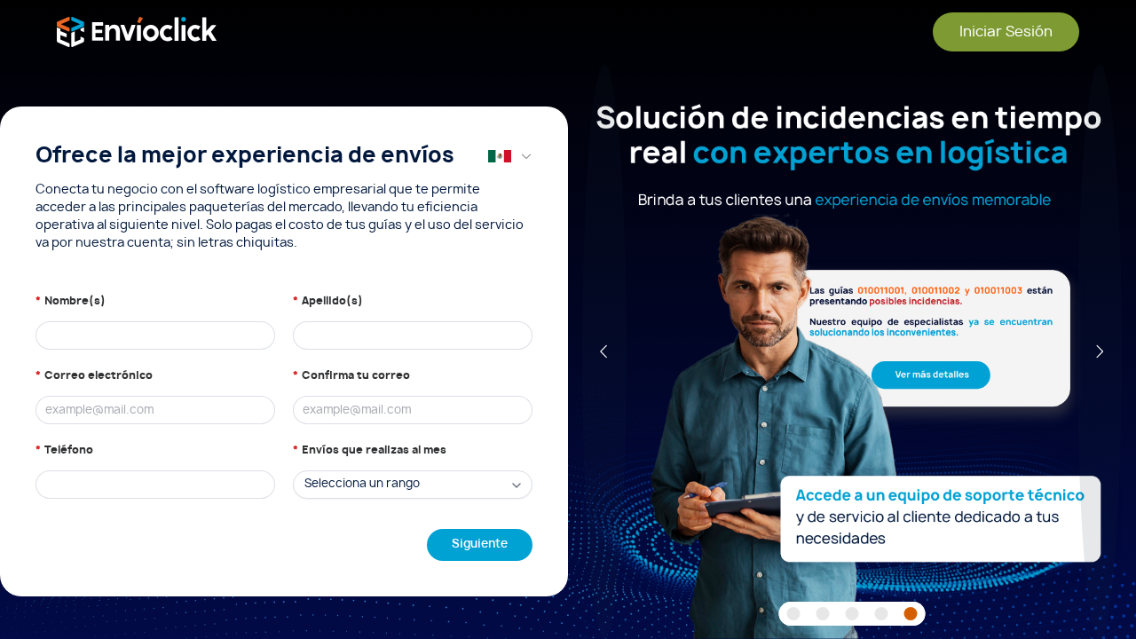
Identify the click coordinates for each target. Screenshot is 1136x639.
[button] (510, 156)
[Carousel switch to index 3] (852, 613)
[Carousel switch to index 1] (794, 613)
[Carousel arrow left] (604, 351)
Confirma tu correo (356, 375)
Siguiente (480, 544)
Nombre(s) (75, 301)
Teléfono (68, 450)
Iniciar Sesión (1006, 32)
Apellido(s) (332, 301)
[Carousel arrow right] (1099, 351)
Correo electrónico (98, 375)
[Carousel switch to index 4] (881, 613)
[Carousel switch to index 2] (823, 613)
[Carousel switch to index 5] (911, 613)
